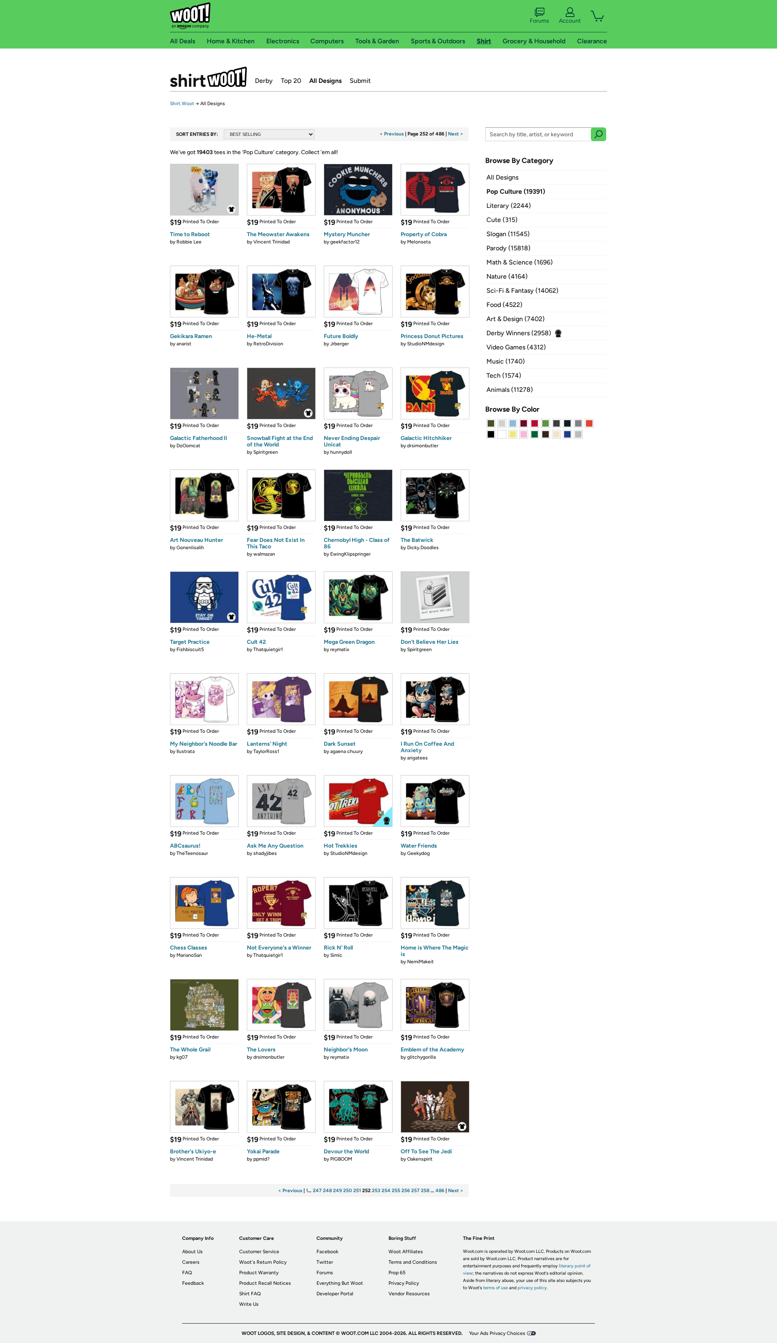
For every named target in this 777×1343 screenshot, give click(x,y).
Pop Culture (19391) (515, 191)
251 (357, 1190)
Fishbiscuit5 (190, 649)
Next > (455, 134)
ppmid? (261, 1159)
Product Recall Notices (265, 1283)
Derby (264, 81)
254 (386, 1190)
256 (405, 1190)
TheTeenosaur (192, 853)
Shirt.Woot (208, 77)
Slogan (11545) (508, 234)
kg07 (182, 1057)
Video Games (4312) (516, 347)
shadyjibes (265, 853)
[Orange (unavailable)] (589, 423)
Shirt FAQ (250, 1293)
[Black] (491, 434)
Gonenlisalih (190, 547)
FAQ (187, 1272)
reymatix (339, 649)
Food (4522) (504, 305)
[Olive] (491, 423)
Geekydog (418, 853)
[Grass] (545, 423)
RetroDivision (268, 344)
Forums (539, 20)
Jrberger (339, 344)
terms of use (495, 1287)
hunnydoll (341, 452)
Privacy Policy (403, 1283)
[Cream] (556, 434)
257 (415, 1190)
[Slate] (578, 423)
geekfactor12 (345, 242)
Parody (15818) (508, 248)
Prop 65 (396, 1272)
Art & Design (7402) (515, 319)
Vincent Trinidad (271, 242)
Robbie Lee (189, 242)
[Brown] (545, 434)
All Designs (325, 81)
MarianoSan (189, 955)
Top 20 (291, 81)
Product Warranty (258, 1272)
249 (337, 1190)
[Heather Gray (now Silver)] (578, 434)
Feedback (193, 1283)
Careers (191, 1262)
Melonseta (419, 242)
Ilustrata (185, 751)
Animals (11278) (509, 389)
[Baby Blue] (513, 423)
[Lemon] (513, 434)
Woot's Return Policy (263, 1262)
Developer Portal (334, 1293)
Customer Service (259, 1251)
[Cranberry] (523, 423)
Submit (360, 81)
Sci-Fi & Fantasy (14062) (522, 290)
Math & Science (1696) (519, 262)
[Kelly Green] (534, 434)
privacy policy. (533, 1287)
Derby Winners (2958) (518, 333)
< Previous (392, 134)
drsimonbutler (422, 445)
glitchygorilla (421, 1057)
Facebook (327, 1251)
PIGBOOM (341, 1159)
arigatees (417, 758)
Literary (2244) (508, 205)
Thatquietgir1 (268, 649)
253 (376, 1190)
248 (327, 1190)
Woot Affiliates (405, 1251)
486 (439, 1190)
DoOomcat (188, 445)
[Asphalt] (556, 423)
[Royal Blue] (567, 434)
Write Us (249, 1304)
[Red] (534, 423)
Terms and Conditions (412, 1262)
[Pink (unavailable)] (523, 434)
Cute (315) (502, 220)
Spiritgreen (265, 452)
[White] (502, 434)
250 (347, 1190)
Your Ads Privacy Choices (497, 1333)
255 (396, 1190)
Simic (336, 955)
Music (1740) (505, 361)
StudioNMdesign (425, 344)
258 (425, 1190)
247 (317, 1190)
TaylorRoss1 (266, 751)
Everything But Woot (339, 1283)
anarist (183, 344)
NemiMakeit (420, 961)
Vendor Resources (409, 1293)
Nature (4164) (507, 276)
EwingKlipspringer (350, 554)
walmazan (264, 554)
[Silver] (502, 423)
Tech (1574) (503, 375)
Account (570, 20)
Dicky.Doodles (423, 547)
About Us (192, 1251)
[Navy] (567, 423)
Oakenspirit (420, 1159)
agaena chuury (346, 751)
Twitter (324, 1262)
